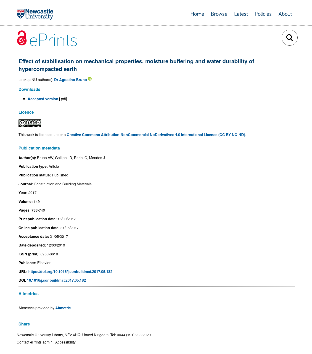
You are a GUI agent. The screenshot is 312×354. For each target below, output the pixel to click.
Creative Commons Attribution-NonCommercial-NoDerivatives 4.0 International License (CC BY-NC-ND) (156, 134)
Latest (241, 14)
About (285, 14)
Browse (219, 14)
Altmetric (63, 307)
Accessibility (65, 342)
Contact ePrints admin (35, 342)
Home (197, 14)
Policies (263, 14)
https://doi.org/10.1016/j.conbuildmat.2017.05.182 (70, 271)
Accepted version (43, 98)
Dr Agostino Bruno (70, 79)
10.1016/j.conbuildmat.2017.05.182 (56, 280)
